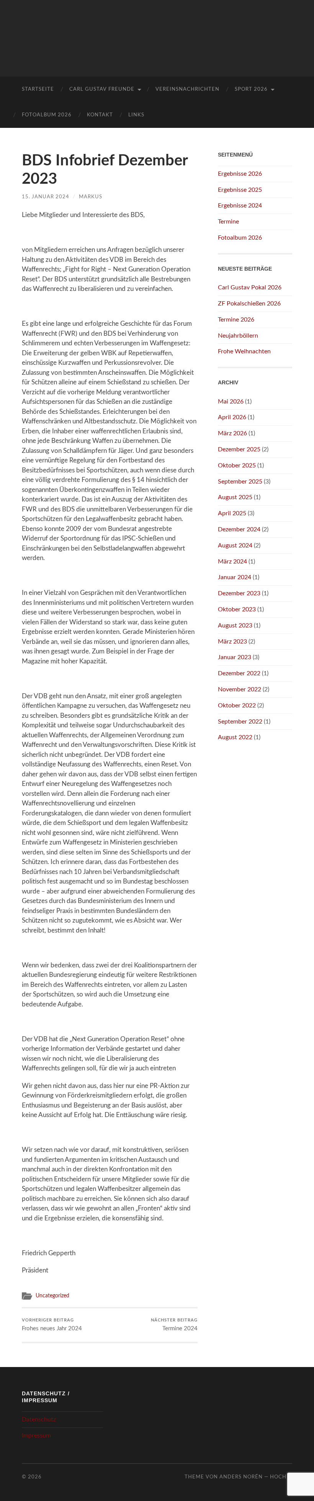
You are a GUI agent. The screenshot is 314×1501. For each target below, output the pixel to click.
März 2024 (232, 562)
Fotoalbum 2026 (47, 115)
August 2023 (235, 625)
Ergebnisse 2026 (240, 174)
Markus (90, 196)
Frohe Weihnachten (244, 351)
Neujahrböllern (238, 336)
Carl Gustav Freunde (101, 89)
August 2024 (235, 545)
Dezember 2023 (239, 593)
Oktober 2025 (237, 465)
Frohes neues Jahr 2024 (52, 1325)
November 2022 (239, 689)
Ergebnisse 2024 (240, 206)
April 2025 (232, 513)
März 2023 (232, 642)
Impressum (36, 1435)
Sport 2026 (251, 89)
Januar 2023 (234, 657)
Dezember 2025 (239, 449)
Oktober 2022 (237, 705)
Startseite (38, 89)
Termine (228, 222)
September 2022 (240, 722)
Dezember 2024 (239, 529)
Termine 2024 (174, 1325)
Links (136, 115)
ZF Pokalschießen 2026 (249, 304)
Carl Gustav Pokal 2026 (249, 287)
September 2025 (240, 482)
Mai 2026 (231, 402)
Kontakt (100, 115)
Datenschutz (39, 1419)
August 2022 (235, 737)
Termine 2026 (236, 320)
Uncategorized (52, 1295)
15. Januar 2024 (45, 196)
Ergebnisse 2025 (240, 190)
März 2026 (232, 433)
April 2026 (232, 417)
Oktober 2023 (237, 609)
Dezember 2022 (239, 673)
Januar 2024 (234, 577)
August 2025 (235, 497)
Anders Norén (241, 1477)
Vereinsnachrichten (187, 89)
